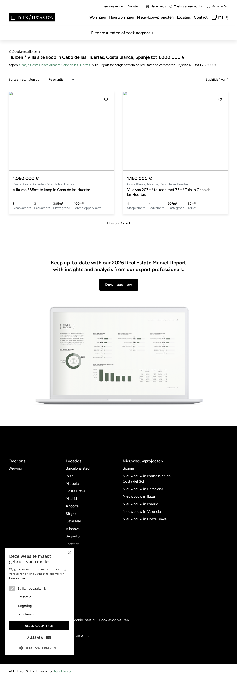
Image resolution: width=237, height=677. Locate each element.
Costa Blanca (39, 65)
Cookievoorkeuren (114, 620)
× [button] (69, 553)
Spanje (24, 65)
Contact (201, 17)
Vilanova (73, 529)
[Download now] (118, 356)
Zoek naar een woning (188, 6)
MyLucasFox (220, 6)
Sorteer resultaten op (24, 79)
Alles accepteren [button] (39, 626)
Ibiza (69, 476)
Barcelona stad (78, 468)
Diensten (133, 6)
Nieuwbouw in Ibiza (139, 496)
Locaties (184, 17)
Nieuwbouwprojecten (155, 17)
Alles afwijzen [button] (39, 637)
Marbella (72, 483)
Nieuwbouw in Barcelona (143, 489)
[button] (106, 131)
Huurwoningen (121, 17)
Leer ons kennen (113, 6)
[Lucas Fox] (32, 17)
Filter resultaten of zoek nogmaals (122, 32)
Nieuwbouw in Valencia (142, 511)
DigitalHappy (62, 671)
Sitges (71, 513)
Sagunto (73, 536)
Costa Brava (75, 491)
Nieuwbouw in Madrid (140, 504)
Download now (118, 284)
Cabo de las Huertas (75, 65)
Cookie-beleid (83, 620)
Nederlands (158, 6)
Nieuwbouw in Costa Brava (145, 519)
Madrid (71, 498)
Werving (15, 468)
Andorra (72, 506)
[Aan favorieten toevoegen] (106, 99)
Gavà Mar (73, 521)
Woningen (97, 17)
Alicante (55, 65)
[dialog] (39, 601)
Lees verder (17, 578)
